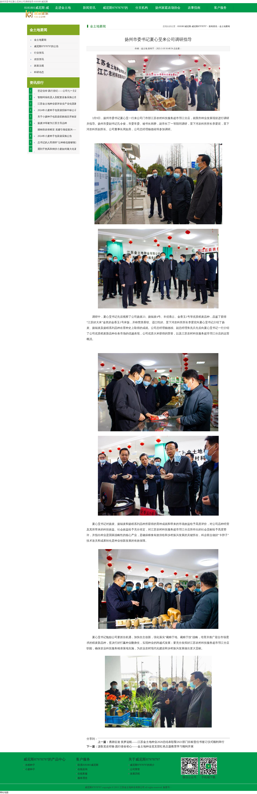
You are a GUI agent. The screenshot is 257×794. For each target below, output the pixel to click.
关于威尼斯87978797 (144, 759)
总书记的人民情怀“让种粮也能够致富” (58, 142)
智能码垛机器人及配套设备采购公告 (57, 97)
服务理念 (82, 778)
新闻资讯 (89, 7)
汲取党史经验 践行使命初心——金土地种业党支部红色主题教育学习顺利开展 (146, 746)
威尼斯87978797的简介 (142, 765)
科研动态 (39, 72)
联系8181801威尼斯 (88, 765)
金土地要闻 (40, 40)
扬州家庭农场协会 (167, 7)
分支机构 (141, 7)
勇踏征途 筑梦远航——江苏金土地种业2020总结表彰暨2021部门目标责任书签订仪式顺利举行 (166, 741)
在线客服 (82, 773)
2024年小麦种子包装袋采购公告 (55, 136)
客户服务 (220, 7)
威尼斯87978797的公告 (46, 46)
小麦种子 (30, 769)
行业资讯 (39, 52)
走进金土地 (63, 7)
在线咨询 (82, 769)
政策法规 (39, 65)
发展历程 (135, 773)
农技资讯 (39, 59)
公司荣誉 (135, 769)
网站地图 (4, 792)
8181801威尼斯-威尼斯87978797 (36, 9)
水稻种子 (30, 765)
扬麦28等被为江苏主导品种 (52, 123)
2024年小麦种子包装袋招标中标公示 (57, 110)
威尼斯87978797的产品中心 (115, 9)
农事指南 (194, 7)
